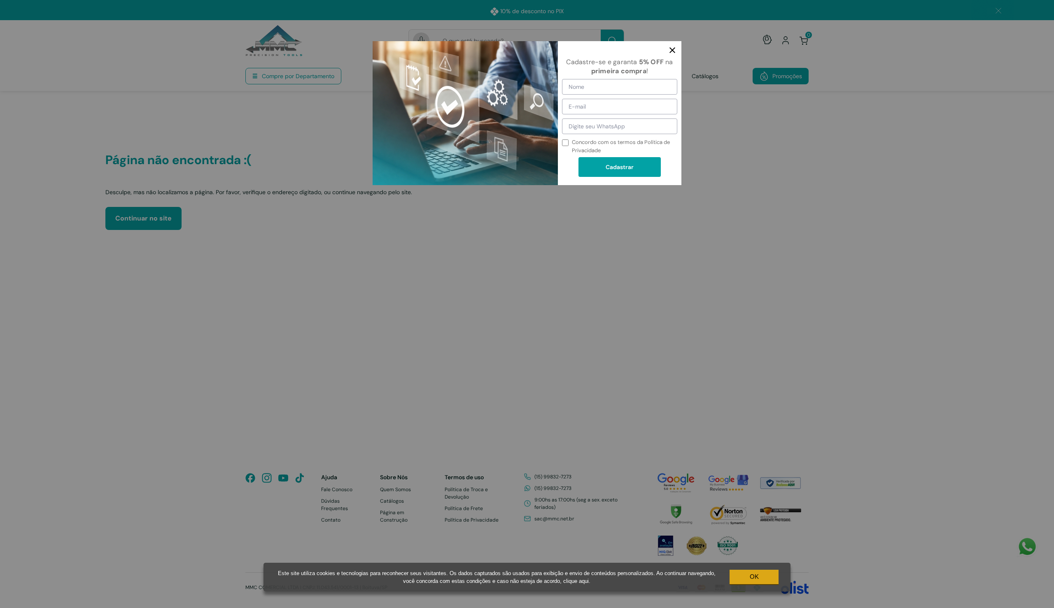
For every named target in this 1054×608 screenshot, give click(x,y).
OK (754, 576)
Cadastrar (620, 167)
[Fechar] (672, 50)
